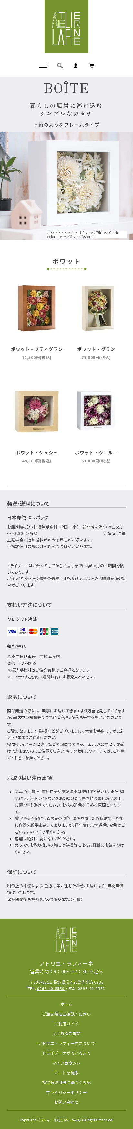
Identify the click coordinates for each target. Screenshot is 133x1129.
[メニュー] (42, 65)
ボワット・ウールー (96, 452)
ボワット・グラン (96, 349)
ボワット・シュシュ (36, 452)
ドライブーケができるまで (66, 1053)
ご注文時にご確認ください (66, 1014)
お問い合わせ (66, 1102)
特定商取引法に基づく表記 (66, 1082)
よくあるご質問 (66, 1033)
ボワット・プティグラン (37, 349)
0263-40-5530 (51, 988)
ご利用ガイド (66, 1023)
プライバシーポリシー (66, 1092)
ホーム (66, 1004)
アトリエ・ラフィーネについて (66, 1043)
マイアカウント (66, 1063)
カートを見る (66, 1072)
